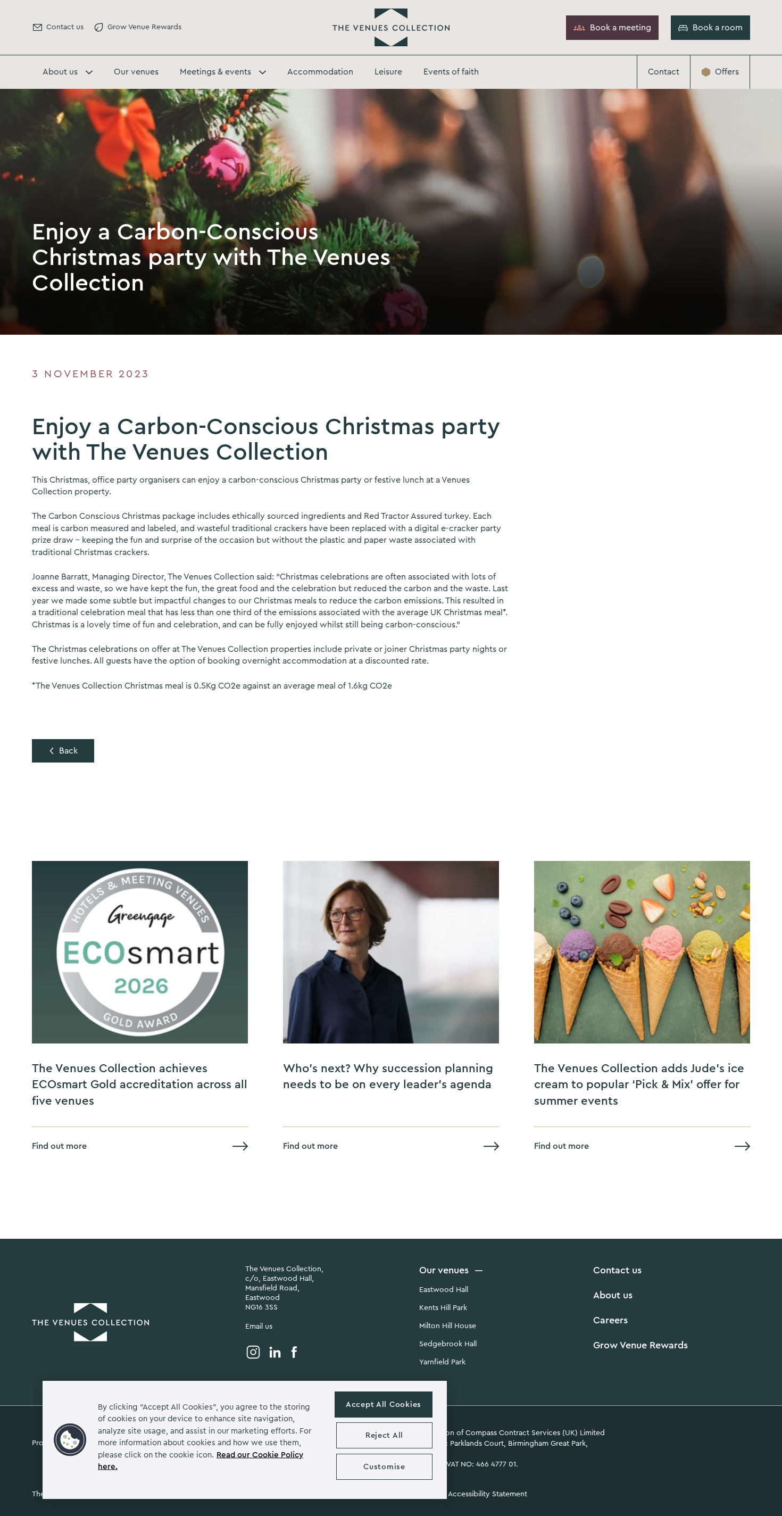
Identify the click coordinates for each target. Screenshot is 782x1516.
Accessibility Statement (487, 1494)
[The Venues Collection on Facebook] (294, 1352)
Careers (610, 1320)
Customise (384, 1467)
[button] (70, 1440)
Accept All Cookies (383, 1405)
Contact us (617, 1270)
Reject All (384, 1435)
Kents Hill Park (443, 1308)
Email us (258, 1326)
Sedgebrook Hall (448, 1344)
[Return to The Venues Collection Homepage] (391, 27)
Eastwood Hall (443, 1290)
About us (613, 1295)
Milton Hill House (447, 1326)
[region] (245, 1440)
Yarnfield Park (442, 1362)
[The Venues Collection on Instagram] (253, 1352)
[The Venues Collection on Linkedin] (275, 1352)
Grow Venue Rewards (640, 1345)
